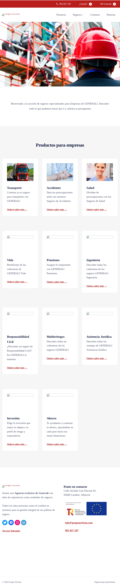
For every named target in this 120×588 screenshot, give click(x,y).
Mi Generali (105, 4)
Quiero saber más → (17, 209)
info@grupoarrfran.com (79, 522)
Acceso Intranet (11, 530)
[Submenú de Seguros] (82, 15)
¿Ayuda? (83, 4)
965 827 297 (65, 4)
